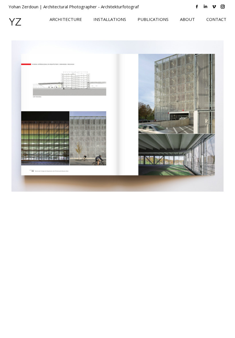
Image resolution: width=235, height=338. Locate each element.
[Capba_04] (117, 116)
